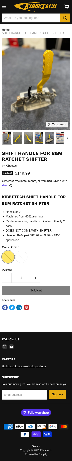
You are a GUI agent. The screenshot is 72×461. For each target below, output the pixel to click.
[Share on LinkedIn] (19, 307)
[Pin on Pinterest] (26, 307)
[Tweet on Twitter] (12, 307)
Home (6, 29)
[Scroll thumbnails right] (67, 138)
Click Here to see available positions (24, 366)
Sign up (57, 394)
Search (36, 446)
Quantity (7, 269)
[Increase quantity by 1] (36, 278)
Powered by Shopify (36, 454)
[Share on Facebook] (5, 307)
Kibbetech (12, 165)
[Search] (65, 18)
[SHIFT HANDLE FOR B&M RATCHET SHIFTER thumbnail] (7, 138)
